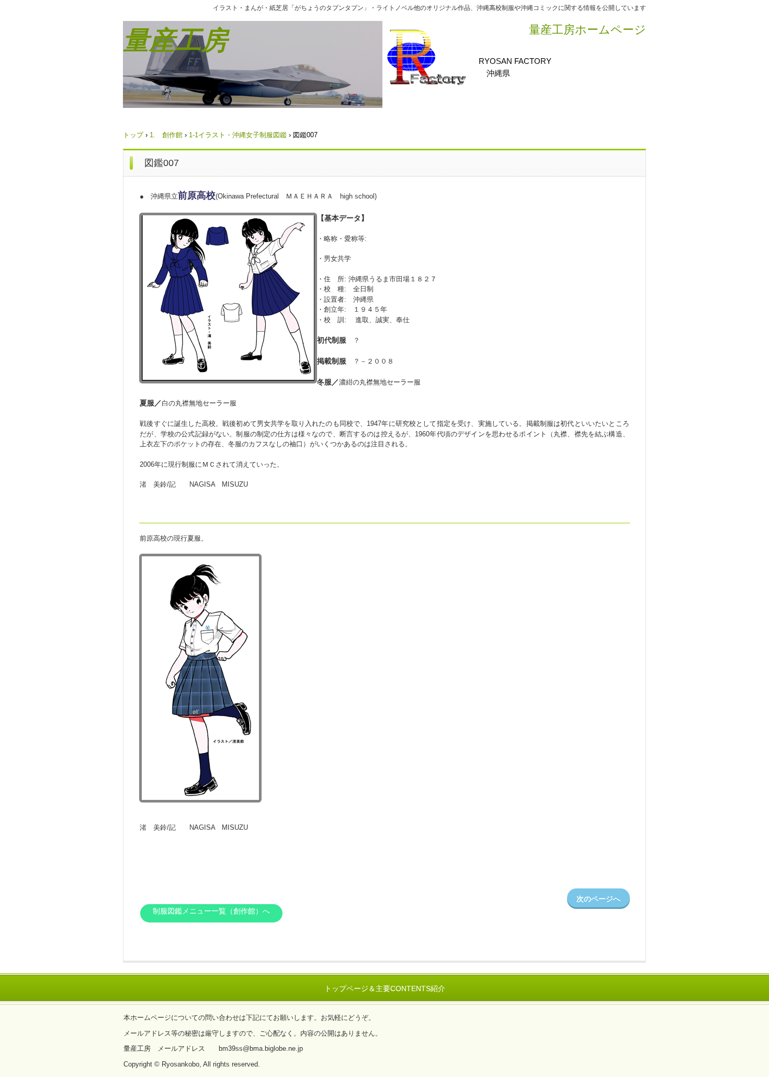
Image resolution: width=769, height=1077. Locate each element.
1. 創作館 (166, 135)
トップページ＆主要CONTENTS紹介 (384, 988)
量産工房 (175, 40)
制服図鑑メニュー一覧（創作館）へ (211, 911)
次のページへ (598, 899)
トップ (133, 135)
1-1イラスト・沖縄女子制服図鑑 (238, 135)
